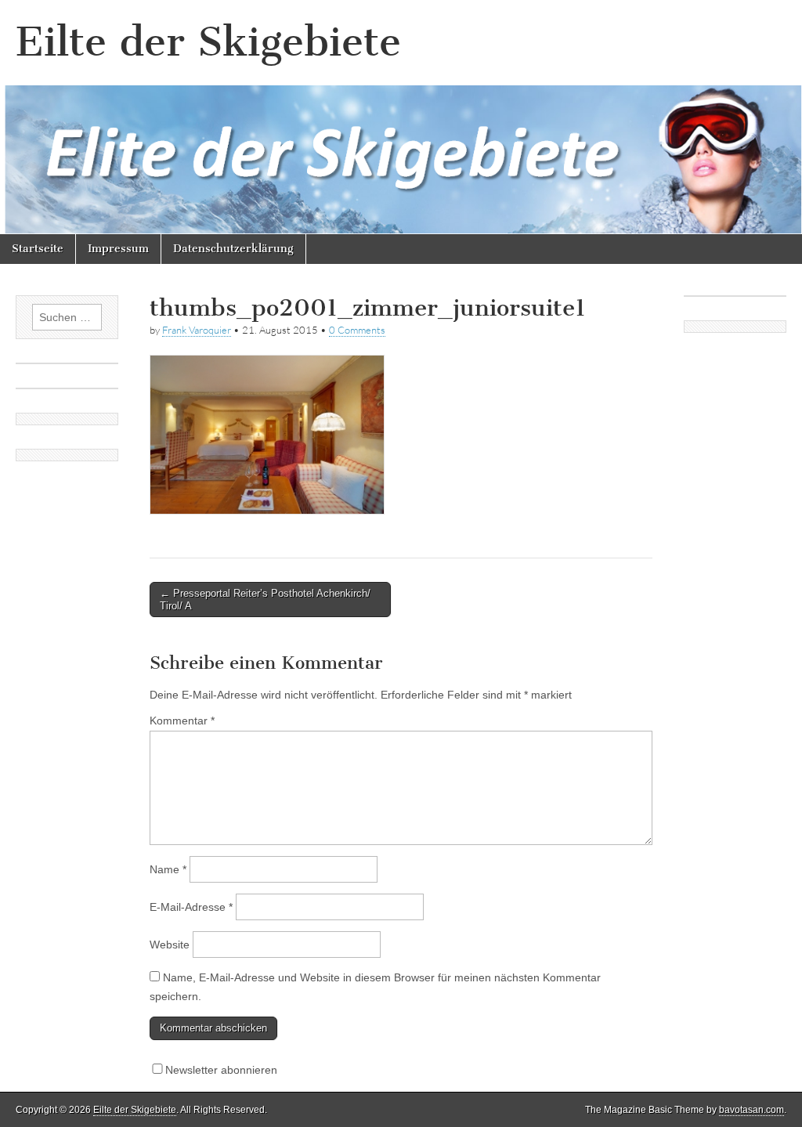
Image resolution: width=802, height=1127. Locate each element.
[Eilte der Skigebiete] (401, 117)
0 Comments (357, 329)
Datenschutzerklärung (233, 248)
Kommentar (182, 720)
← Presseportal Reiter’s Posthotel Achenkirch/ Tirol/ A (265, 599)
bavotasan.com (751, 1109)
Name (168, 869)
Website (170, 944)
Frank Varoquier (196, 329)
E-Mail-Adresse (191, 907)
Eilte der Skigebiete (208, 42)
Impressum (118, 248)
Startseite (37, 248)
